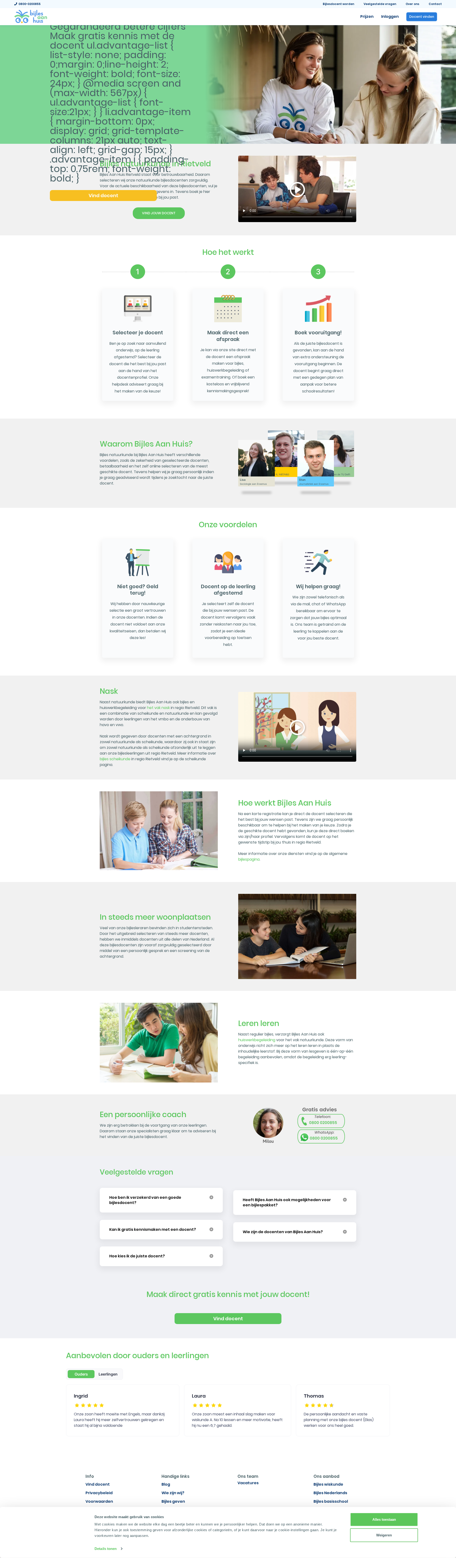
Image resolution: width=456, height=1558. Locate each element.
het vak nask (158, 707)
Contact (435, 4)
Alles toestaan (384, 1519)
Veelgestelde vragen (380, 4)
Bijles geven (173, 1501)
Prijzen (367, 16)
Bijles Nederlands (330, 1493)
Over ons (412, 4)
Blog (166, 1484)
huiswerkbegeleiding (256, 1040)
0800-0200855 (29, 4)
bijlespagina (249, 859)
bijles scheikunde (115, 759)
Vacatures (248, 1483)
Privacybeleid (99, 1493)
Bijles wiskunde (328, 1484)
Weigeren (384, 1535)
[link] (30, 16)
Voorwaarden (99, 1501)
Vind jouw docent (159, 213)
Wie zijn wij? (173, 1493)
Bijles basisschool (331, 1501)
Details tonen (106, 1549)
